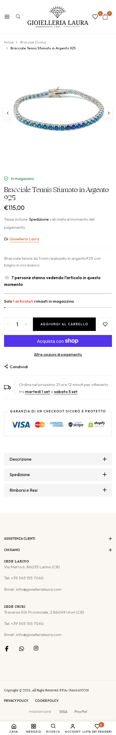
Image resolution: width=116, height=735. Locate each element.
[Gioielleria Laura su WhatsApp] (21, 648)
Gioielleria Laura (24, 238)
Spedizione (39, 219)
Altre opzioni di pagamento (58, 354)
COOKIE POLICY (47, 701)
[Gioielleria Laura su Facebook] (6, 648)
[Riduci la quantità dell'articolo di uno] (8, 324)
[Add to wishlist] (105, 324)
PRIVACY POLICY (16, 701)
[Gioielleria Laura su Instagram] (36, 648)
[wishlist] (95, 17)
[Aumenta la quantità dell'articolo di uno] (26, 324)
